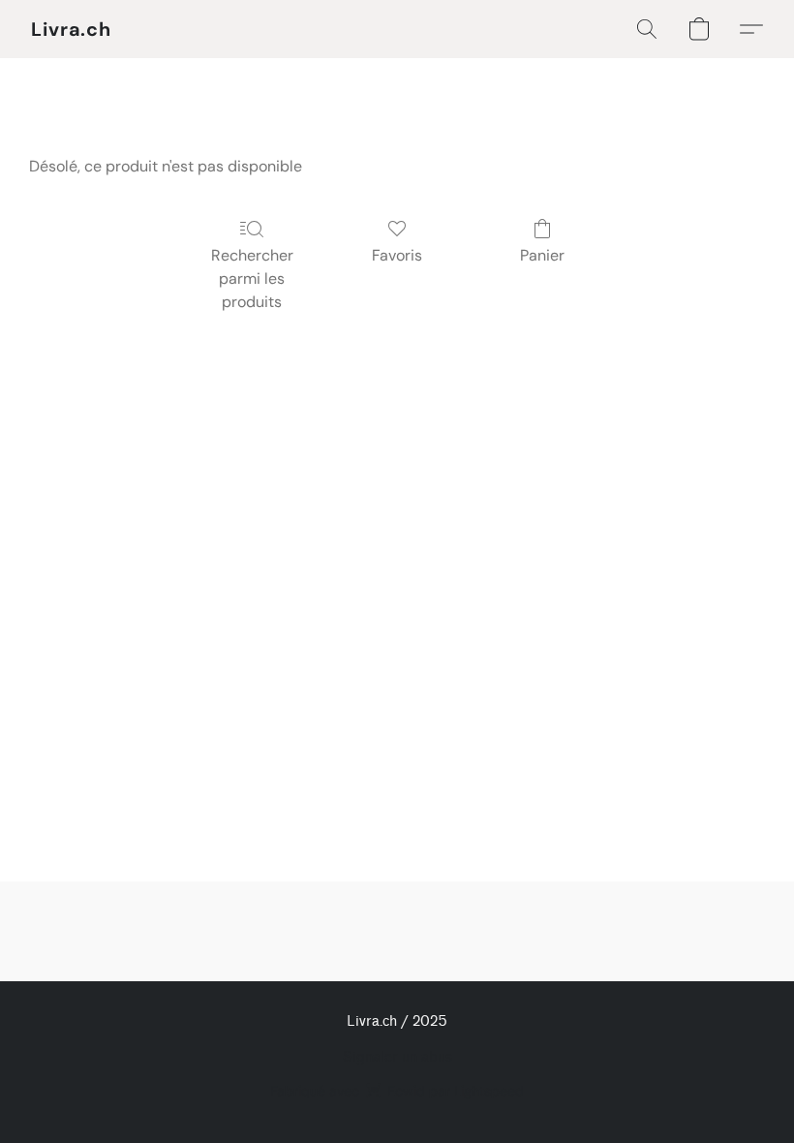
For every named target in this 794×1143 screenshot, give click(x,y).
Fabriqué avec (397, 1090)
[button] (71, 29)
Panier (542, 255)
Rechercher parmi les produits (252, 278)
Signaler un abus (397, 1057)
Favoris (397, 255)
